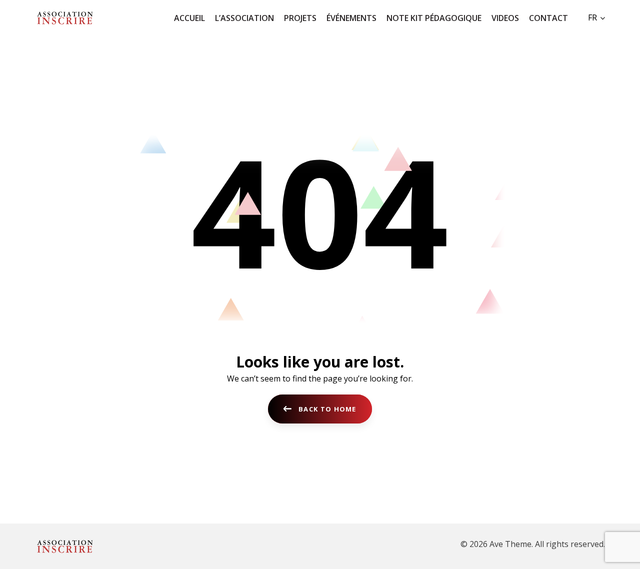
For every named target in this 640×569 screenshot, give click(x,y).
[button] (596, 17)
